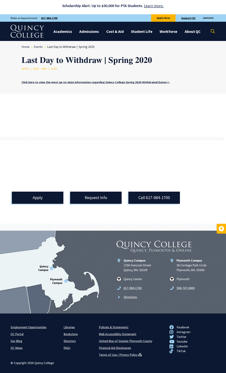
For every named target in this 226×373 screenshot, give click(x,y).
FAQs (67, 348)
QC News (17, 348)
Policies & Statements (113, 327)
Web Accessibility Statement (117, 334)
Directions (130, 297)
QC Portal (17, 334)
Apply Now (163, 18)
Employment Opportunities (28, 327)
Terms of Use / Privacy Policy (118, 355)
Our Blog (16, 341)
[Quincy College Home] (27, 37)
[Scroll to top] (221, 229)
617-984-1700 (49, 18)
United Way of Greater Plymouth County (125, 341)
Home (25, 47)
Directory (70, 341)
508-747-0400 (186, 288)
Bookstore (71, 334)
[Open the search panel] (210, 31)
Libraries (69, 327)
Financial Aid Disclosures (115, 348)
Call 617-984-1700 (154, 197)
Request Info (96, 197)
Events (38, 47)
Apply (38, 197)
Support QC (188, 18)
